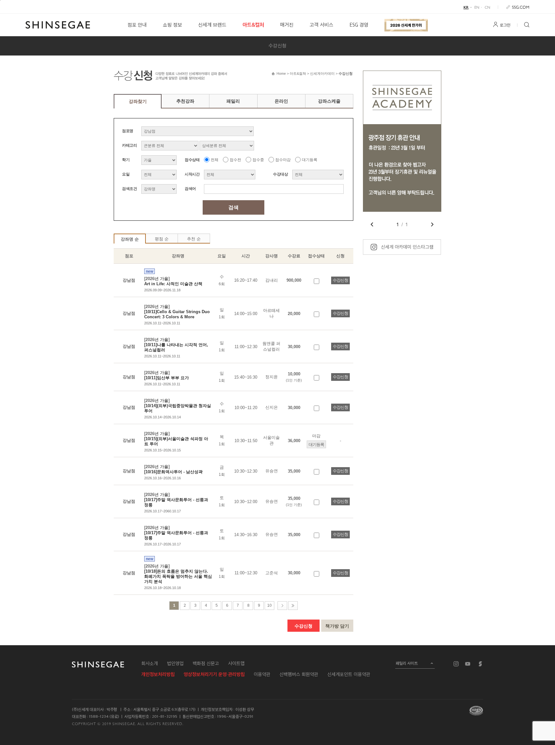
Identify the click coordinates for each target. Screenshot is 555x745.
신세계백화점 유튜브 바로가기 (467, 663)
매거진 (287, 24)
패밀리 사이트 (407, 663)
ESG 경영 (358, 24)
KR (466, 7)
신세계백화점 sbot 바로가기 (480, 663)
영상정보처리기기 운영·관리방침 (214, 674)
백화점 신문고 (206, 663)
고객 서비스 (321, 24)
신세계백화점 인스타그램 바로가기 (456, 663)
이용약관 (262, 674)
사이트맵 (236, 663)
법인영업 (175, 663)
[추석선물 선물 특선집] (406, 25)
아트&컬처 (253, 24)
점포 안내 (137, 24)
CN (487, 7)
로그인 (505, 25)
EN (476, 7)
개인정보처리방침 (158, 674)
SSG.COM (520, 7)
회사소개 (149, 663)
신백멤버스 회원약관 (298, 674)
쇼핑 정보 (172, 24)
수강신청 (277, 45)
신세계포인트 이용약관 (348, 674)
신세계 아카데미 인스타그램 (407, 247)
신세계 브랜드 (212, 24)
